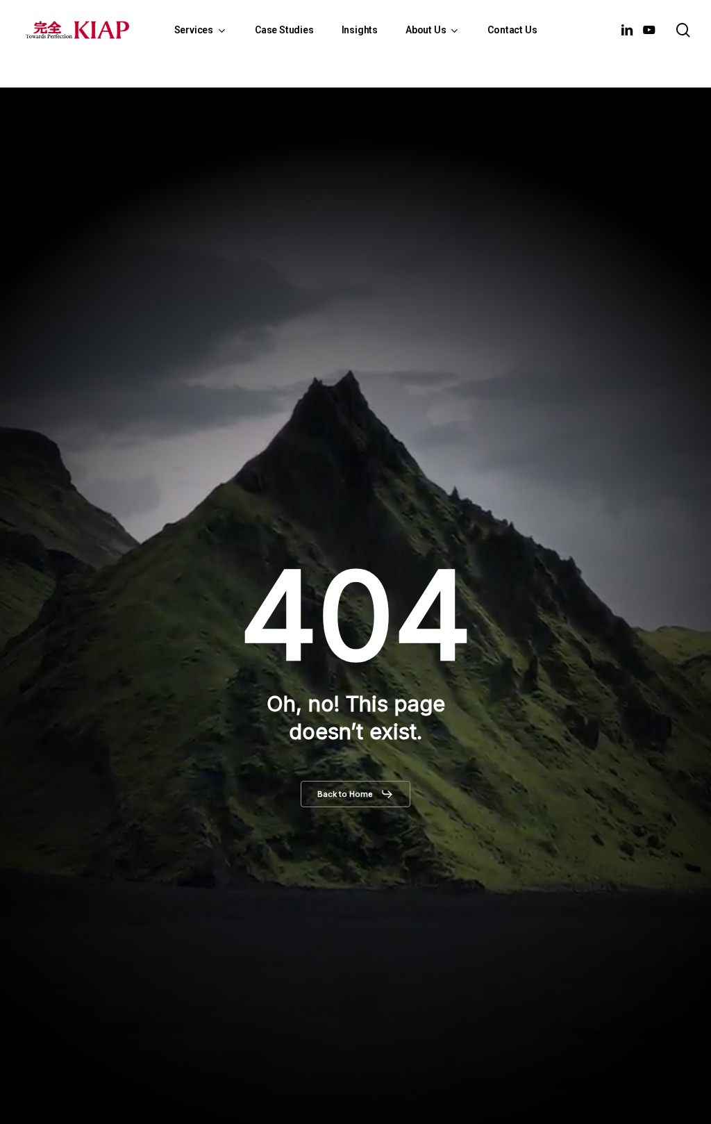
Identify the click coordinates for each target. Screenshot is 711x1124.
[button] (355, 794)
